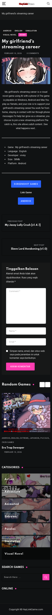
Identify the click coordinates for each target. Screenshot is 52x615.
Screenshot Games (26, 184)
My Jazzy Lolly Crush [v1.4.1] (23, 225)
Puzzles (44, 438)
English (15, 438)
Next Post (39, 245)
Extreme (24, 438)
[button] (42, 384)
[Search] (48, 3)
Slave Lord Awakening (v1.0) (29, 249)
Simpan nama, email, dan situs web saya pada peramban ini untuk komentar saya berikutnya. (27, 354)
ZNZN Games (8, 442)
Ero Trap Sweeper (13, 447)
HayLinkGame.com (33, 609)
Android (26, 201)
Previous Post (15, 221)
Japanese (34, 438)
